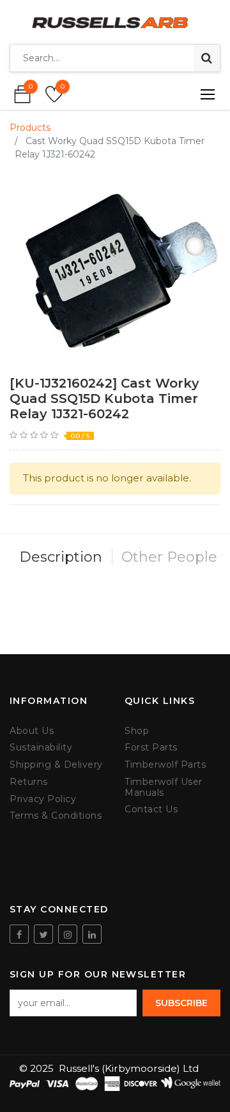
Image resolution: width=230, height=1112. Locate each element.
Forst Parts (151, 747)
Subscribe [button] (181, 1003)
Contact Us (151, 809)
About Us (32, 731)
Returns (29, 782)
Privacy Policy (43, 799)
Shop (137, 731)
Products (30, 127)
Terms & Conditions (56, 815)
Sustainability (41, 747)
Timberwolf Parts (165, 764)
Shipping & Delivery (56, 764)
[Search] (207, 58)
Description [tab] (60, 557)
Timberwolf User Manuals (164, 787)
